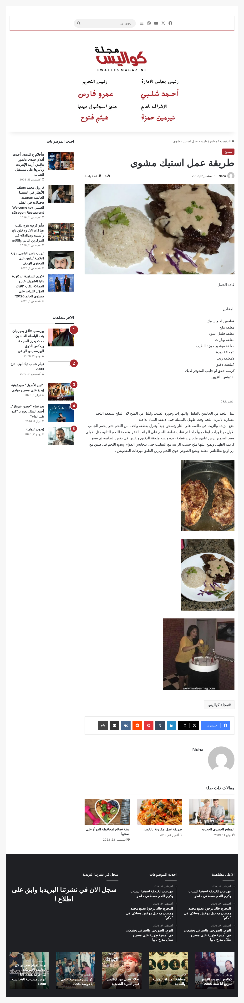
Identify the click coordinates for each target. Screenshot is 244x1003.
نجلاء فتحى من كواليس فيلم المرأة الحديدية (123, 981)
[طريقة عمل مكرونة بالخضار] (159, 812)
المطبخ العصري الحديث (218, 829)
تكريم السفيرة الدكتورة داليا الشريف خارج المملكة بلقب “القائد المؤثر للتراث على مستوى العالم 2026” (28, 286)
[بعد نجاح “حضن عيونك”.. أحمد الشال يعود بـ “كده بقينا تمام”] (61, 413)
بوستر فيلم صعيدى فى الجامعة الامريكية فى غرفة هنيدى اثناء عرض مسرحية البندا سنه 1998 (29, 974)
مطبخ (213, 141)
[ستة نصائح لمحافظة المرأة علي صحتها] (107, 812)
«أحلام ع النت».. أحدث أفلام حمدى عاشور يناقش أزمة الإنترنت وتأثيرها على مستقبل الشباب (28, 164)
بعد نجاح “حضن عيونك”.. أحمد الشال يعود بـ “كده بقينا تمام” (27, 411)
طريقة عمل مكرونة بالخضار (162, 829)
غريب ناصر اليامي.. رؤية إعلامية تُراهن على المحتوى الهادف (27, 258)
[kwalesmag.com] (122, 81)
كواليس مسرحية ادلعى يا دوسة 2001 (77, 981)
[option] (214, 970)
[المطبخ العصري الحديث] (211, 812)
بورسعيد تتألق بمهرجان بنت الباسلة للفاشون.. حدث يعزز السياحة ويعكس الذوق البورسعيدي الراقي (28, 341)
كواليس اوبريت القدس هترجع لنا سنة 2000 (216, 981)
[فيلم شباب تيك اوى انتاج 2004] (61, 370)
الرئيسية (226, 141)
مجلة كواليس (218, 704)
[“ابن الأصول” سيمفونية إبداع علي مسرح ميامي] (61, 392)
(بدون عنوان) (35, 429)
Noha (222, 176)
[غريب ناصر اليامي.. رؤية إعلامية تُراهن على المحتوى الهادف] (61, 260)
